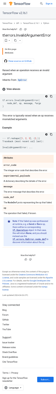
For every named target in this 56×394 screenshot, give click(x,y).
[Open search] (41, 3)
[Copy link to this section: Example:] (15, 128)
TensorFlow (7, 23)
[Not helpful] (25, 29)
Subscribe (46, 379)
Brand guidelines (10, 357)
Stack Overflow (9, 352)
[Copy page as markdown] (15, 40)
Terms (5, 373)
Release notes (9, 347)
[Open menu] (5, 3)
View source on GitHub (20, 61)
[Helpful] (21, 29)
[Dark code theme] (46, 96)
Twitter (5, 324)
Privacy (14, 373)
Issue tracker (8, 342)
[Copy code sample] (51, 96)
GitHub (5, 319)
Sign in (49, 3)
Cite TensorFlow (9, 362)
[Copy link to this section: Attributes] (16, 158)
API (17, 23)
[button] (28, 89)
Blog (4, 310)
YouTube (6, 329)
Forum (5, 315)
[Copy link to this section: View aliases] (23, 89)
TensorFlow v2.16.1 (14, 13)
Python (46, 23)
